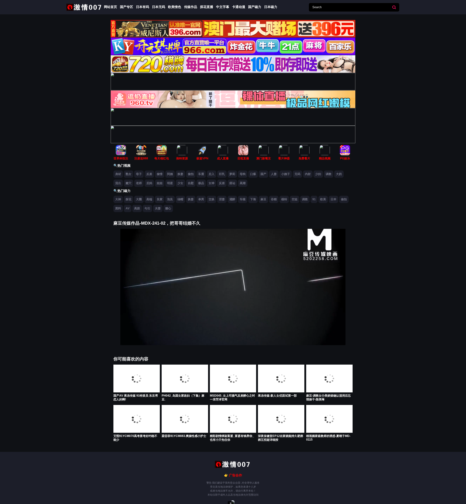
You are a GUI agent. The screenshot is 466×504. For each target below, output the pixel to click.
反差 (149, 174)
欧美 (323, 199)
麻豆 (263, 199)
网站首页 (110, 7)
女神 (211, 183)
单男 (201, 199)
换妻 (180, 174)
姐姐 (160, 183)
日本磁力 (270, 7)
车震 (201, 174)
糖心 (168, 208)
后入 (211, 174)
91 (314, 199)
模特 (284, 199)
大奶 (339, 174)
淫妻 (222, 199)
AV (128, 208)
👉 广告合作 (233, 475)
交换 (211, 199)
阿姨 (170, 174)
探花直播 (206, 7)
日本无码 (158, 7)
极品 (201, 183)
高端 (149, 199)
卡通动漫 (238, 7)
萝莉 (232, 174)
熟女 (128, 174)
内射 (308, 174)
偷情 (160, 174)
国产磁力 (254, 7)
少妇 (318, 174)
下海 (253, 199)
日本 (333, 199)
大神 (118, 199)
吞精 (274, 199)
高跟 (137, 208)
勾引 (147, 208)
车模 (243, 199)
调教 (328, 174)
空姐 (294, 199)
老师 (139, 183)
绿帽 (180, 199)
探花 (128, 199)
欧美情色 (174, 7)
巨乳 (222, 174)
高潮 (243, 183)
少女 (180, 183)
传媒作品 (190, 7)
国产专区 (126, 7)
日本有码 (142, 7)
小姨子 (285, 174)
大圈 (139, 199)
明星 (170, 183)
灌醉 (232, 199)
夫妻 (158, 208)
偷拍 (191, 174)
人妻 (274, 174)
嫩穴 (128, 183)
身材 (118, 174)
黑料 (118, 208)
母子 (139, 174)
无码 (297, 174)
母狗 (243, 174)
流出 (118, 183)
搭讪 (232, 183)
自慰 (191, 183)
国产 (263, 174)
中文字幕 (222, 7)
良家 (160, 199)
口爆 (253, 174)
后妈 (149, 183)
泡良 (170, 199)
